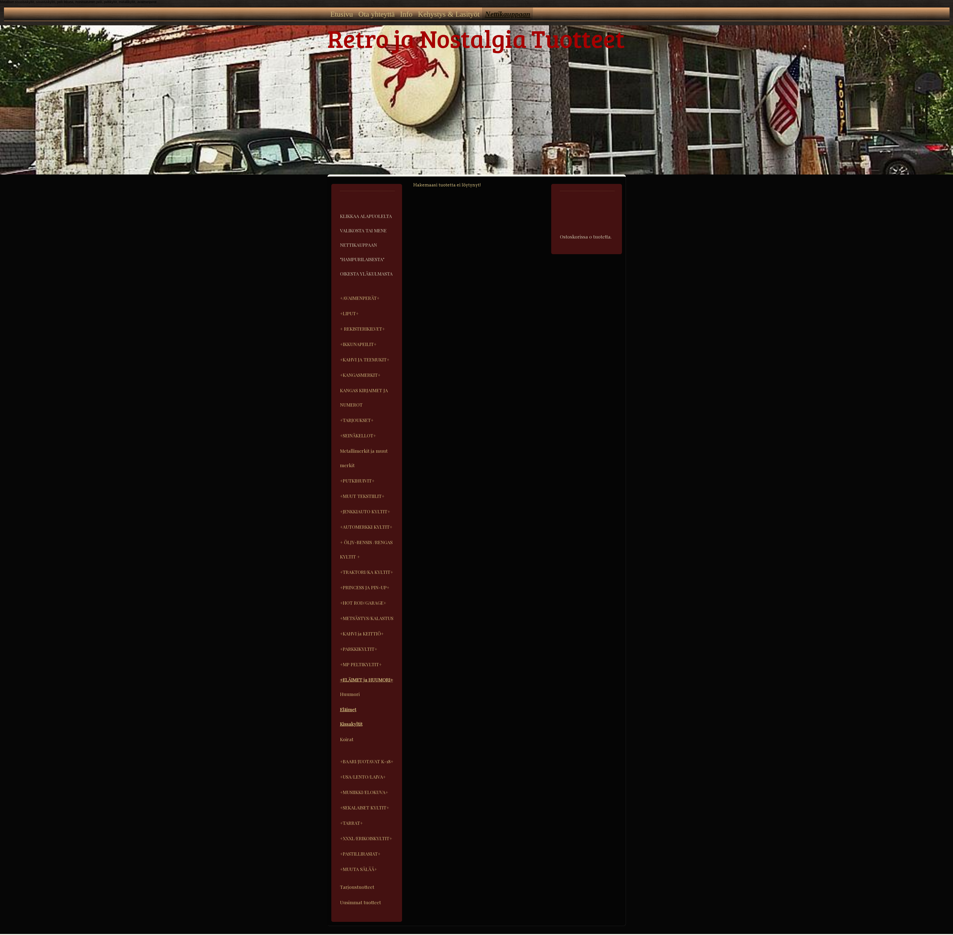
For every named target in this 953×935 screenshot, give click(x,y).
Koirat (346, 739)
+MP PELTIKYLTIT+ (361, 664)
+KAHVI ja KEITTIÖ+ (362, 633)
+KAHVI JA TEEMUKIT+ (364, 359)
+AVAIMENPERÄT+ (359, 298)
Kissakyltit (351, 724)
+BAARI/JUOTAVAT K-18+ (366, 761)
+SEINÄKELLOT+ (358, 435)
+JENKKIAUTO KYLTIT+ (365, 511)
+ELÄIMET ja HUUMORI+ (366, 679)
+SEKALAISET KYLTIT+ (364, 807)
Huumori (350, 694)
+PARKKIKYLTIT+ (358, 649)
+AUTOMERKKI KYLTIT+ (366, 526)
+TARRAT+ (351, 823)
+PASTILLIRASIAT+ (360, 853)
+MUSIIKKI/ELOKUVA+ (364, 792)
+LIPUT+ (349, 313)
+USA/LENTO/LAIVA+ (363, 776)
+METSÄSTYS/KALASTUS (366, 618)
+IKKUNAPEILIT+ (358, 344)
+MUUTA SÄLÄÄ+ (358, 869)
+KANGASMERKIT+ (360, 375)
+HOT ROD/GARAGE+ (363, 602)
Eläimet (348, 709)
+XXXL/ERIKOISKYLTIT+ (366, 838)
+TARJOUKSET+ (357, 420)
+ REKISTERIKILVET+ (362, 328)
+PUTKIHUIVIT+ (357, 480)
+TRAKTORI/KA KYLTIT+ (366, 572)
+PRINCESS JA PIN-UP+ (364, 587)
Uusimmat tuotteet (360, 902)
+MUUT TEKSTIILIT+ (362, 496)
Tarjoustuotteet (357, 887)
